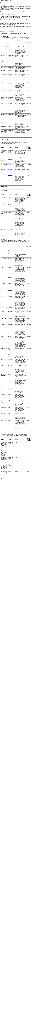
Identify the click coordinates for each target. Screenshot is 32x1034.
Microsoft (10, 290)
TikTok (9, 212)
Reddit (9, 277)
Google (9, 126)
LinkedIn (10, 46)
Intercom (10, 152)
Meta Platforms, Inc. (10, 252)
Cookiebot (24, 33)
